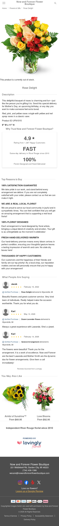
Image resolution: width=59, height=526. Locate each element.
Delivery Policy (29, 519)
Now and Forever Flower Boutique (29, 3)
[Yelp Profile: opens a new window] (33, 482)
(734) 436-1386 (29, 470)
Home (4, 8)
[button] (53, 519)
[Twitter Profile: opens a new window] (39, 482)
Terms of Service (10, 516)
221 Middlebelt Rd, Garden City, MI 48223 (29, 467)
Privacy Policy (26, 516)
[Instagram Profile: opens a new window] (20, 482)
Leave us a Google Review (29, 491)
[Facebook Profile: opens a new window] (26, 482)
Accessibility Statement (44, 516)
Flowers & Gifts (15, 8)
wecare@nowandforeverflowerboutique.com (30, 473)
